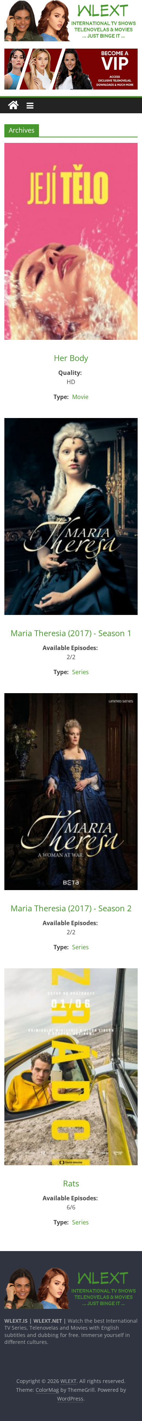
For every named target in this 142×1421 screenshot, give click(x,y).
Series (80, 672)
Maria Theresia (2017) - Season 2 (71, 908)
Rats (71, 1183)
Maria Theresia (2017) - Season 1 (71, 632)
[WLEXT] (13, 105)
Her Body (71, 357)
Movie (80, 397)
